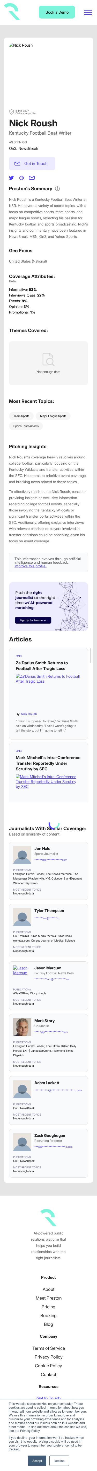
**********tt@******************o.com (58, 1090)
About (48, 1289)
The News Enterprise (59, 874)
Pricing (48, 1306)
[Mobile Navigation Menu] (88, 12)
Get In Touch (48, 1398)
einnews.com (21, 940)
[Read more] (48, 691)
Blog (48, 1324)
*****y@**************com (51, 1031)
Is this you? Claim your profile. (26, 112)
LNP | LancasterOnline (37, 1050)
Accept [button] (37, 1460)
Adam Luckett (46, 1082)
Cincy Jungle (38, 993)
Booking (48, 1315)
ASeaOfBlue (20, 993)
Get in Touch (36, 163)
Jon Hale (42, 848)
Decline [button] (59, 1460)
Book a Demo (57, 12)
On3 (12, 148)
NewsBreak (28, 148)
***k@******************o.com (53, 1146)
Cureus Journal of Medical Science (53, 940)
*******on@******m (46, 918)
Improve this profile (30, 566)
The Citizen (53, 1046)
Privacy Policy (49, 1357)
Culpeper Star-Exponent (66, 878)
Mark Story (44, 1020)
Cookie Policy (48, 1365)
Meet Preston (49, 1298)
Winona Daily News (25, 883)
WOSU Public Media (33, 936)
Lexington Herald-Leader (28, 874)
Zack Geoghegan (49, 1135)
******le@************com (50, 859)
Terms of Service (48, 1348)
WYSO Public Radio (59, 936)
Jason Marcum (47, 967)
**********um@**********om (52, 979)
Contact (48, 1374)
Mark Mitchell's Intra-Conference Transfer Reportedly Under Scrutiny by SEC (48, 763)
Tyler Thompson (49, 910)
